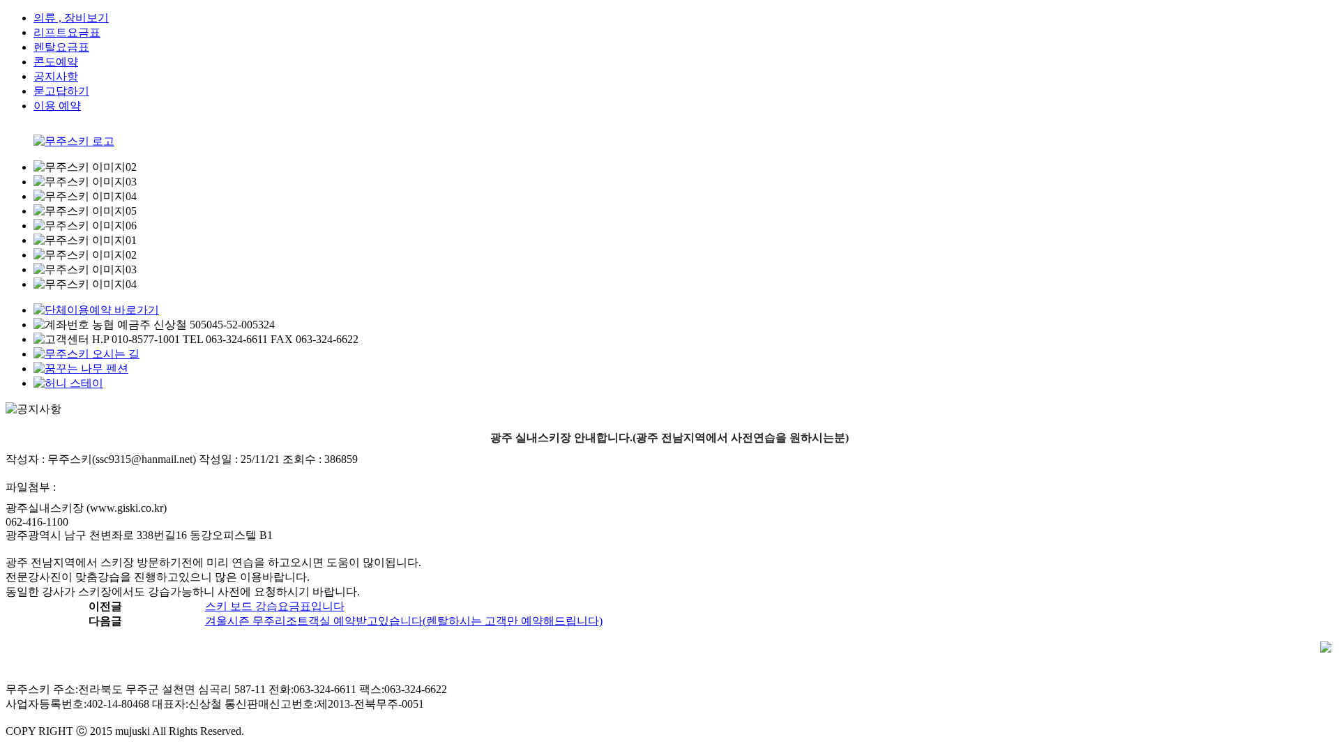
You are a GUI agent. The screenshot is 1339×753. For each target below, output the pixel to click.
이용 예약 (57, 106)
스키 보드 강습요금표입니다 (275, 606)
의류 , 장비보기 (71, 18)
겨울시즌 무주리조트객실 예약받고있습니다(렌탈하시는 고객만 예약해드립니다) (404, 621)
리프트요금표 (66, 32)
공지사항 (55, 76)
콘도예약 (55, 62)
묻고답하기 (61, 91)
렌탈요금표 (61, 47)
